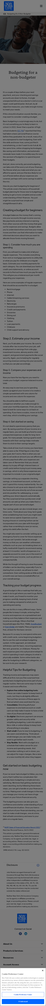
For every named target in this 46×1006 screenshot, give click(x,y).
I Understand (23, 1001)
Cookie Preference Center (23, 994)
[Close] (42, 970)
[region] (23, 987)
